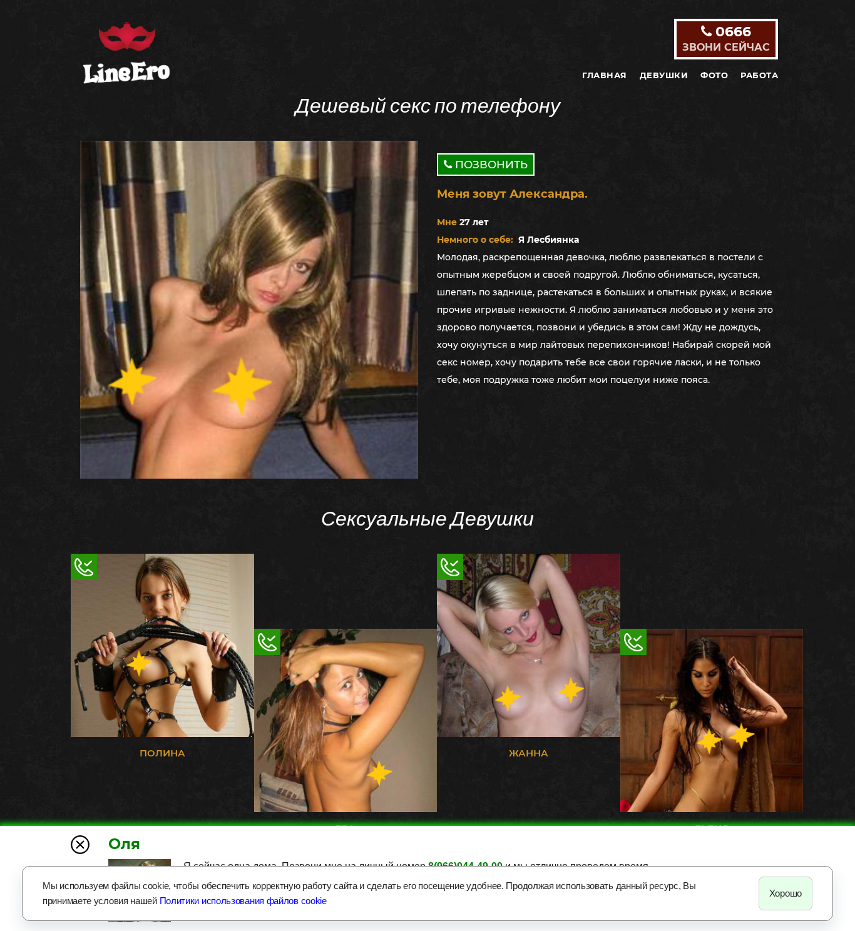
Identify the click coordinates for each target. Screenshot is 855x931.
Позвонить (490, 164)
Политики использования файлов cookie (243, 900)
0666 (726, 38)
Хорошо (785, 893)
